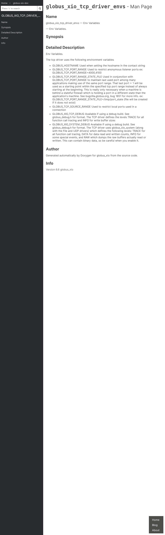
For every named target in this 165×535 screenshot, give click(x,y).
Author (4, 38)
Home (155, 519)
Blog (155, 525)
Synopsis (6, 27)
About (156, 530)
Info (3, 43)
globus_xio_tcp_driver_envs (22, 15)
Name (4, 22)
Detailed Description (11, 32)
